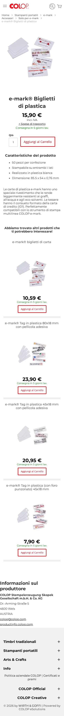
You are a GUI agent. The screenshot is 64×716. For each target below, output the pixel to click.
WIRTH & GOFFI (29, 705)
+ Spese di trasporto (32, 124)
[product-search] (52, 6)
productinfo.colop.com (16, 624)
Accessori (7, 18)
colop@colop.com (13, 619)
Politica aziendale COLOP (22, 675)
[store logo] (19, 6)
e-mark (47, 15)
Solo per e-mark (29, 18)
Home (5, 15)
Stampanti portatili (26, 15)
